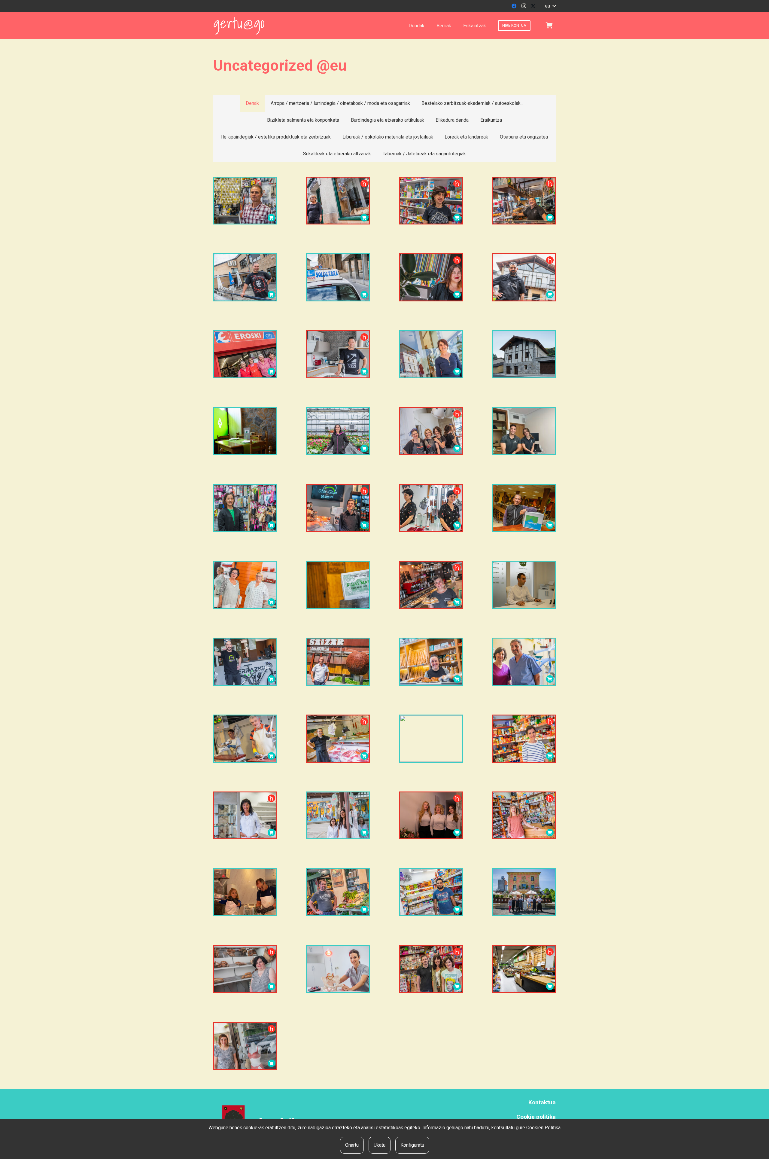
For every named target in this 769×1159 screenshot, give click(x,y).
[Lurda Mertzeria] (245, 1046)
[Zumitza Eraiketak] (524, 354)
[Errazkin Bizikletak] (245, 662)
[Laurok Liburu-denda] (431, 969)
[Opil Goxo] (245, 969)
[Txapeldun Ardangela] (245, 431)
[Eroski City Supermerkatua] (245, 354)
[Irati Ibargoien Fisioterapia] (338, 969)
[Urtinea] (338, 431)
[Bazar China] (245, 508)
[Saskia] (549, 25)
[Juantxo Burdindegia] (245, 201)
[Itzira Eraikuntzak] (338, 354)
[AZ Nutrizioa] (524, 585)
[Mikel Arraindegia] (245, 739)
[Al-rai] (431, 892)
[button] (550, 6)
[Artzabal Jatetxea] (524, 277)
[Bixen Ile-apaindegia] (245, 585)
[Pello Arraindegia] (245, 892)
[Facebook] (514, 6)
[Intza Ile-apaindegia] (431, 431)
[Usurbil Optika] (245, 815)
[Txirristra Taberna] (431, 585)
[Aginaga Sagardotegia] (524, 508)
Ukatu (379, 1145)
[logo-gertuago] (239, 25)
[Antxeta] (431, 739)
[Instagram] (523, 6)
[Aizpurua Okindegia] (338, 201)
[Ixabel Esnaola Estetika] (431, 354)
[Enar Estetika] (431, 815)
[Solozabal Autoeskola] (338, 277)
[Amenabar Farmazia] (338, 815)
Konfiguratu (412, 1145)
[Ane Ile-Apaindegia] (431, 508)
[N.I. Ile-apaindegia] (431, 277)
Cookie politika (536, 1116)
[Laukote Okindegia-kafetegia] (431, 662)
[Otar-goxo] (338, 508)
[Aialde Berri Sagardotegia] (338, 585)
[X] (533, 6)
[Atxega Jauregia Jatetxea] (524, 892)
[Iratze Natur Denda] (524, 815)
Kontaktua (542, 1102)
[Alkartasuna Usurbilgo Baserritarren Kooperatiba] (524, 969)
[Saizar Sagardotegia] (338, 662)
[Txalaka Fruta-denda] (338, 892)
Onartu (352, 1145)
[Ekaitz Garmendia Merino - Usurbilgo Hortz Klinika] (524, 662)
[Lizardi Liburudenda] (431, 201)
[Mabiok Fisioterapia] (524, 431)
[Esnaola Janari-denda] (524, 739)
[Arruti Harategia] (338, 739)
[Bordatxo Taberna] (524, 201)
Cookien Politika (543, 1127)
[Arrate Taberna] (245, 277)
